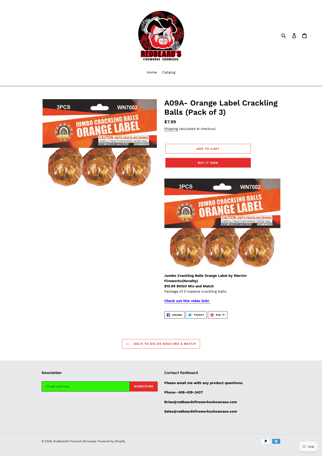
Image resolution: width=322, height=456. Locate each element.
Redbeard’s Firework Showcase (75, 441)
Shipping (171, 129)
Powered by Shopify (111, 441)
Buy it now (208, 163)
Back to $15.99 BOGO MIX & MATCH (164, 343)
